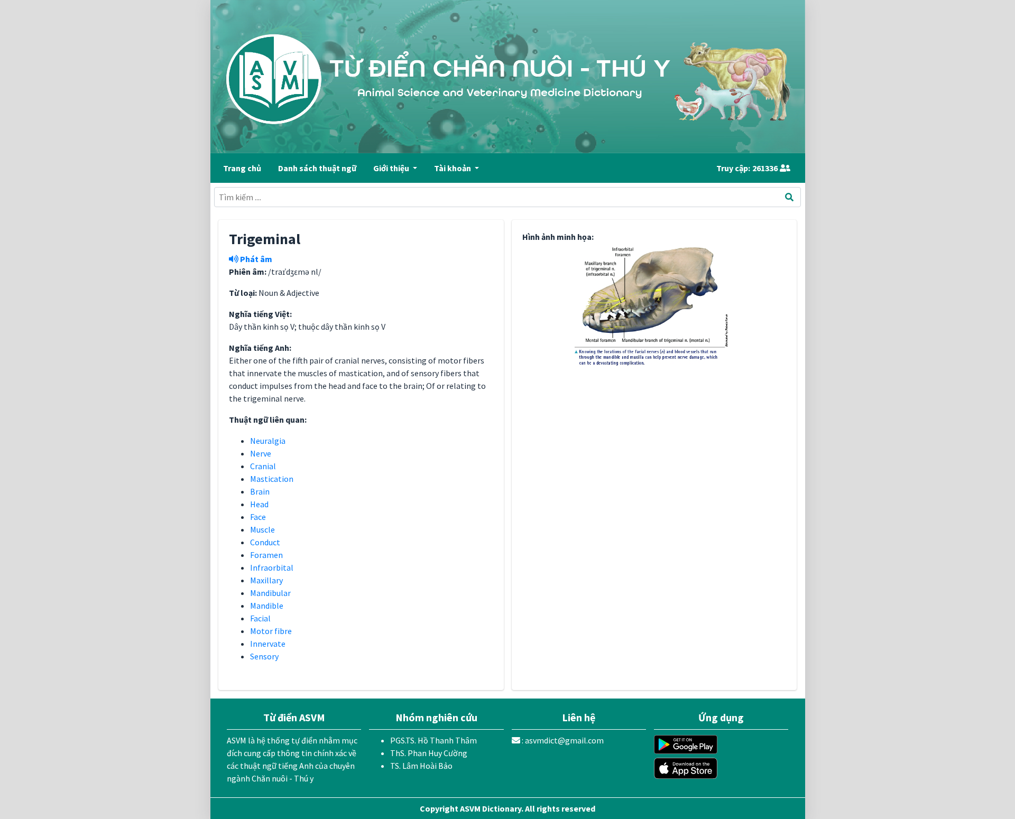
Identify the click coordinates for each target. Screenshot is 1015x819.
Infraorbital (271, 567)
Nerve (260, 453)
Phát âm (255, 259)
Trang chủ (242, 168)
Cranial (263, 466)
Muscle (262, 529)
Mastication (271, 478)
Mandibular (270, 593)
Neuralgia (267, 440)
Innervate (267, 643)
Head (259, 504)
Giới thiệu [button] (392, 168)
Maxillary (266, 580)
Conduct (265, 542)
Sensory (264, 656)
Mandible (266, 605)
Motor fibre (271, 631)
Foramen (266, 555)
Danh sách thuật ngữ (317, 168)
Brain (260, 491)
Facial (260, 618)
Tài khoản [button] (453, 168)
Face (258, 516)
